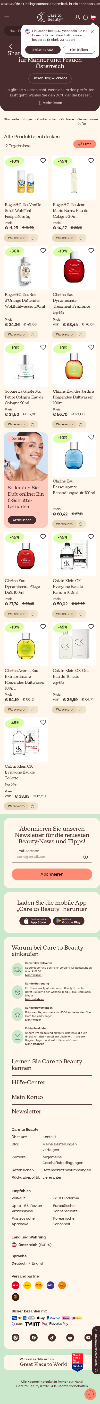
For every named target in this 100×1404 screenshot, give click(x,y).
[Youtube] (88, 1337)
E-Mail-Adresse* (27, 851)
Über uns (19, 1137)
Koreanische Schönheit (64, 1221)
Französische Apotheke (23, 1221)
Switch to (43, 50)
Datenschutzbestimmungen (66, 1170)
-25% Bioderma (66, 1198)
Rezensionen (23, 1170)
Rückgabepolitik (26, 1177)
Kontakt (49, 1137)
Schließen (92, 32)
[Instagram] (15, 1337)
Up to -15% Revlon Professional (27, 1208)
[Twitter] (70, 1337)
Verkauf (18, 1198)
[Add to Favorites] (43, 161)
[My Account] (78, 17)
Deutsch (19, 1263)
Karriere (18, 1157)
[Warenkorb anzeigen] (85, 17)
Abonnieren (52, 874)
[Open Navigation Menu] (7, 17)
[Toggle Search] (14, 17)
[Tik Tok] (52, 1337)
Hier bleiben (79, 50)
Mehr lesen (52, 103)
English (38, 1263)
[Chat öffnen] (90, 1394)
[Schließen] (96, 1329)
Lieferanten (52, 1177)
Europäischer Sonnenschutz (65, 1208)
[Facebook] (34, 1337)
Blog (15, 1144)
